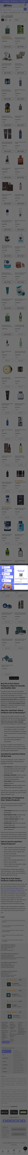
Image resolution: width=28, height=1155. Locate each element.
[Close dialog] (27, 565)
